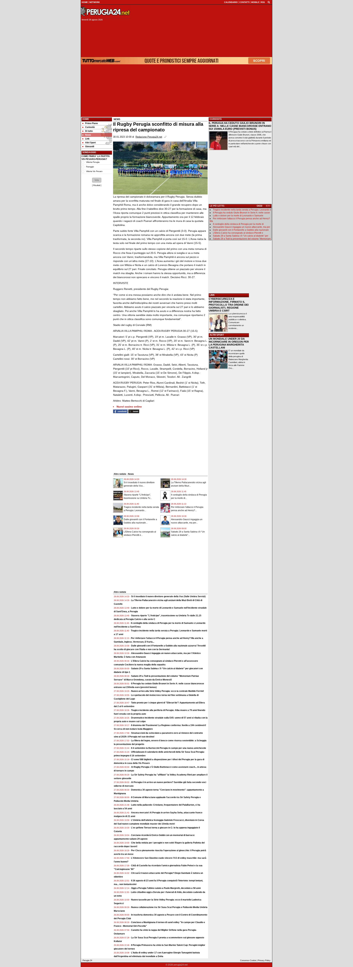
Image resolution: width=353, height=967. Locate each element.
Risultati (96, 185)
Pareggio (90, 167)
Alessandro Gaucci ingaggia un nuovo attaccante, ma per (241, 227)
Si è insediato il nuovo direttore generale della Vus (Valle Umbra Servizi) (168, 596)
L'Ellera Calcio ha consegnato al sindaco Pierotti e (238, 233)
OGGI (259, 206)
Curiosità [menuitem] (90, 127)
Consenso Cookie (248, 960)
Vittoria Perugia (92, 162)
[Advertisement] (202, 30)
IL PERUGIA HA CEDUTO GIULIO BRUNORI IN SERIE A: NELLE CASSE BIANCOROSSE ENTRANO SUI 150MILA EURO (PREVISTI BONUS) (240, 125)
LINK (212, 295)
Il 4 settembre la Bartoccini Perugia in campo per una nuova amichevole (168, 748)
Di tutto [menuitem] (89, 131)
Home (85, 119)
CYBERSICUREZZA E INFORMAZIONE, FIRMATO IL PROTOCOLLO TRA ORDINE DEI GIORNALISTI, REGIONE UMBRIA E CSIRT (229, 304)
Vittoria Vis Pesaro (94, 171)
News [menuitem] (88, 135)
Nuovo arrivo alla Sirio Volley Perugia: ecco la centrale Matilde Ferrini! (167, 691)
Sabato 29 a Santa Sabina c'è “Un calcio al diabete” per (240, 236)
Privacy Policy (264, 960)
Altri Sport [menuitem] (90, 142)
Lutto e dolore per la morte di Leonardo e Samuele (238, 215)
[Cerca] (269, 2)
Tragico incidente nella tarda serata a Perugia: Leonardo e (242, 209)
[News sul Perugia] (106, 12)
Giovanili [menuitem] (89, 146)
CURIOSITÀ (216, 119)
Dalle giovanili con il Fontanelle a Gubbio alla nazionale (241, 230)
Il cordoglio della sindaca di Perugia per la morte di (238, 224)
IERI (268, 206)
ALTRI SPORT (217, 335)
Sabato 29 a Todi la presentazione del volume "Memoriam (242, 238)
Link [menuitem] (87, 138)
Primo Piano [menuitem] (91, 123)
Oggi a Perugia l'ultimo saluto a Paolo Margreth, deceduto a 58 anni (166, 888)
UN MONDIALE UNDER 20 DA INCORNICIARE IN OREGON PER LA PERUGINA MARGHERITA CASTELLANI (229, 343)
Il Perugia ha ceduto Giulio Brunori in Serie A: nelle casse (241, 212)
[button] (96, 180)
